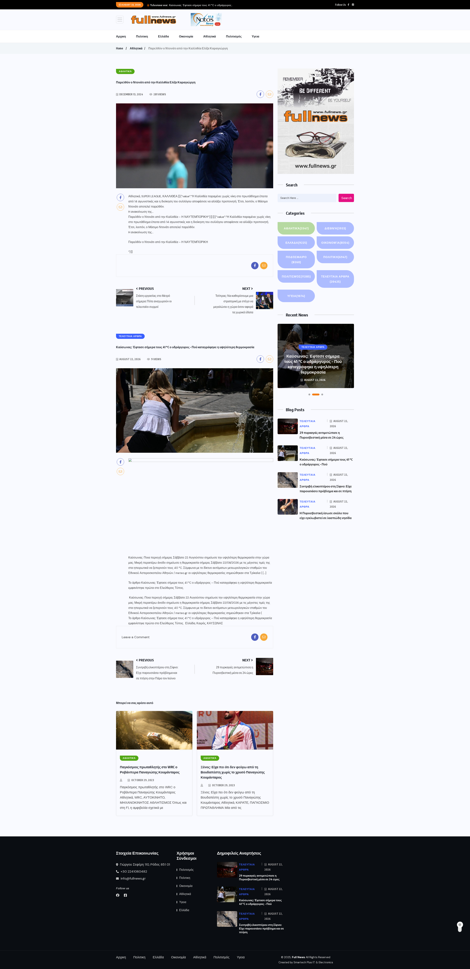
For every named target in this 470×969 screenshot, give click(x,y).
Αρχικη (121, 36)
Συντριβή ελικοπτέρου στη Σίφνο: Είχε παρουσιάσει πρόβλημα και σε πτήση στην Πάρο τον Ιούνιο (313, 363)
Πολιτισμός (234, 36)
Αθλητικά (209, 36)
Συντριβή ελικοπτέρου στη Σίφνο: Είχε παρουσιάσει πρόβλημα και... (207, 5)
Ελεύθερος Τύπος (171, 588)
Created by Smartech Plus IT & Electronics (306, 962)
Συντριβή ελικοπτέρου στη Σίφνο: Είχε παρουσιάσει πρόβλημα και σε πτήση (261, 928)
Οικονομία (186, 36)
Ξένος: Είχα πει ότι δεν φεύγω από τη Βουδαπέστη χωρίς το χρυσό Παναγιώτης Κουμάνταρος (233, 772)
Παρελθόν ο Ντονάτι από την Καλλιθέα (153, 242)
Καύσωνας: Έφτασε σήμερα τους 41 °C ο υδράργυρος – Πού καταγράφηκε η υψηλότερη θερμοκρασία (206, 583)
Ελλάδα (163, 36)
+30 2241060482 (133, 871)
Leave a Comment (136, 637)
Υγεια (255, 36)
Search (346, 198)
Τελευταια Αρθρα (335, 279)
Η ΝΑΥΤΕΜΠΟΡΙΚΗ (194, 242)
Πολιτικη (142, 36)
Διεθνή (335, 228)
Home (119, 48)
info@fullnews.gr (133, 878)
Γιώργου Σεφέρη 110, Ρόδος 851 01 (144, 864)
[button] (309, 394)
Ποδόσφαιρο (296, 259)
